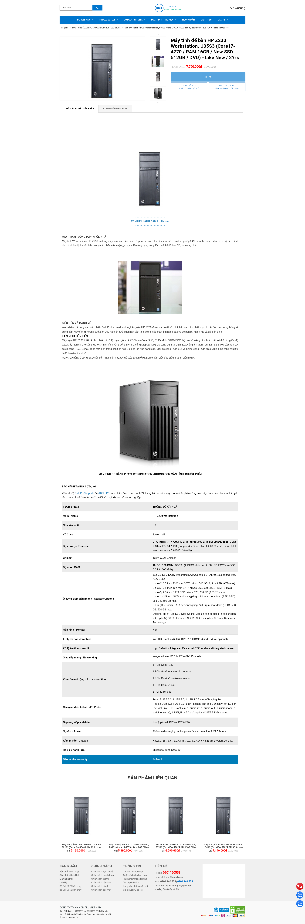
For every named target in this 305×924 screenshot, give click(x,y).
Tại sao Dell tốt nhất (133, 871)
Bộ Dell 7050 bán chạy (70, 890)
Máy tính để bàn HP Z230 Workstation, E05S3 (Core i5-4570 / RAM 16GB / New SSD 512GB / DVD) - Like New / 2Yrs (176, 846)
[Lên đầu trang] (299, 878)
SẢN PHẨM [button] (68, 866)
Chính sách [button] (101, 866)
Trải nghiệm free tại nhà (135, 879)
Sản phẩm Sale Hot (69, 875)
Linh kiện (64, 882)
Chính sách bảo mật (101, 890)
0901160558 (171, 872)
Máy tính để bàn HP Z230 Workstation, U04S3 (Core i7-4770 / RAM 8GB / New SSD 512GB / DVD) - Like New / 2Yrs (223, 846)
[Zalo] (299, 895)
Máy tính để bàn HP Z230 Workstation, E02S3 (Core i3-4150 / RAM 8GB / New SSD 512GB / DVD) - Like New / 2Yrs (81, 846)
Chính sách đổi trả (100, 879)
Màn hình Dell (66, 879)
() (239, 8)
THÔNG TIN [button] (132, 866)
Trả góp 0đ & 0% (131, 882)
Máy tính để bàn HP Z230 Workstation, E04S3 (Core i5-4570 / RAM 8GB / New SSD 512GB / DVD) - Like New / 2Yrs (129, 846)
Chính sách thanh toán (102, 875)
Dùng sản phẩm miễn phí (135, 886)
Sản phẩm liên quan (152, 777)
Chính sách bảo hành (101, 882)
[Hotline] (300, 886)
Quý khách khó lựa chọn (135, 875)
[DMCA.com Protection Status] (237, 910)
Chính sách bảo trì (100, 886)
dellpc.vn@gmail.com (172, 877)
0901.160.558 (168, 881)
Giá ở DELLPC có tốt (132, 890)
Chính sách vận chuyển (102, 871)
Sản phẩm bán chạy (69, 871)
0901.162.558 (185, 881)
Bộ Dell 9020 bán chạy (70, 886)
